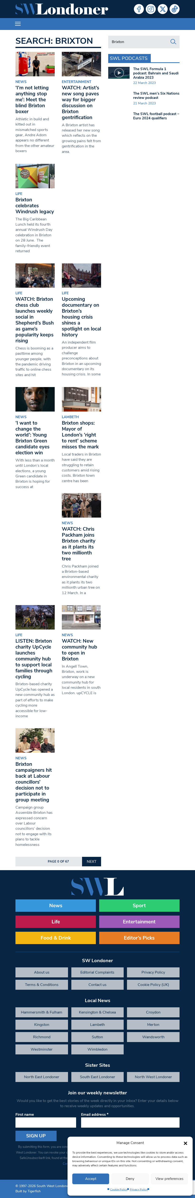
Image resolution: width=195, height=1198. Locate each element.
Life (18, 193)
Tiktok (175, 9)
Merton (153, 1024)
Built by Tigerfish (28, 1191)
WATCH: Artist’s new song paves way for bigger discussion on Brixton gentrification (80, 102)
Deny (130, 1178)
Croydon (153, 1012)
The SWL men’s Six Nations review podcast (156, 95)
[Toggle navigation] (18, 24)
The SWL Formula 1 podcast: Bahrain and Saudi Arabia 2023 (156, 73)
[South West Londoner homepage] (61, 9)
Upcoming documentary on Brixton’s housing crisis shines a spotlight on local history (81, 317)
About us (41, 972)
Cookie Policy (118, 1189)
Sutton (97, 1037)
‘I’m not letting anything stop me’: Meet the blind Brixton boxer (32, 99)
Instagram (151, 9)
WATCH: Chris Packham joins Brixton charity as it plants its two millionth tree (78, 544)
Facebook (139, 9)
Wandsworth (153, 1037)
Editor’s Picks (139, 938)
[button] (185, 1142)
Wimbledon (97, 1049)
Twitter (163, 9)
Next (92, 861)
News (21, 81)
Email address (94, 1114)
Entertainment (76, 81)
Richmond (41, 1037)
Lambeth (70, 417)
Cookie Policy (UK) (153, 984)
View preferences (169, 1178)
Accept (90, 1178)
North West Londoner (153, 1077)
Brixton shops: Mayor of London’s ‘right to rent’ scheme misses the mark (81, 435)
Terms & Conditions (41, 984)
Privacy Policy (139, 1189)
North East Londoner (41, 1077)
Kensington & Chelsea (97, 1012)
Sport (139, 905)
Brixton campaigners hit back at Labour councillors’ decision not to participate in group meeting (33, 782)
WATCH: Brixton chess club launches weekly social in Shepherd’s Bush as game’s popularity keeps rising (34, 320)
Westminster (42, 1049)
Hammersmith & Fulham (41, 1012)
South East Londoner (97, 1077)
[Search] (173, 42)
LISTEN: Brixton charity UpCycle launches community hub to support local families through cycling (33, 659)
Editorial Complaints (97, 972)
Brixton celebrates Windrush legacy (34, 205)
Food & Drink (56, 938)
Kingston (41, 1024)
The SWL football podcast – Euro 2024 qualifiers (156, 116)
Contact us (97, 984)
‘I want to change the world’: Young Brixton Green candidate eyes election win (32, 438)
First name (24, 1114)
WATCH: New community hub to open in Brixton (79, 650)
